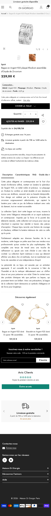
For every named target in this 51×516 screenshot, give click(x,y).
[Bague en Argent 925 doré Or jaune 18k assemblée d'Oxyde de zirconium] (13, 314)
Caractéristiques (22, 174)
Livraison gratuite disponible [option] (25, 1)
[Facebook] (4, 460)
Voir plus (26, 100)
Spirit (13, 328)
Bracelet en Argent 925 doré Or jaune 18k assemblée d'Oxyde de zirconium (38, 333)
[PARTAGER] (42, 115)
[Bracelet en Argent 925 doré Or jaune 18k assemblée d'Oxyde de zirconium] (38, 314)
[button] (43, 49)
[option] (25, 34)
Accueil (3, 13)
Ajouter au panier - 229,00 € (20, 121)
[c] (47, 411)
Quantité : (18, 113)
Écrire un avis (25, 386)
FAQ (34, 174)
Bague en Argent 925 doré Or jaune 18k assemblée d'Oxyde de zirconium (13, 333)
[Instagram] (11, 460)
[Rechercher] (10, 7)
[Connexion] (41, 7)
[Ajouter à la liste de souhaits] (43, 122)
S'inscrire (43, 360)
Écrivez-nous (11, 448)
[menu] (2, 7)
